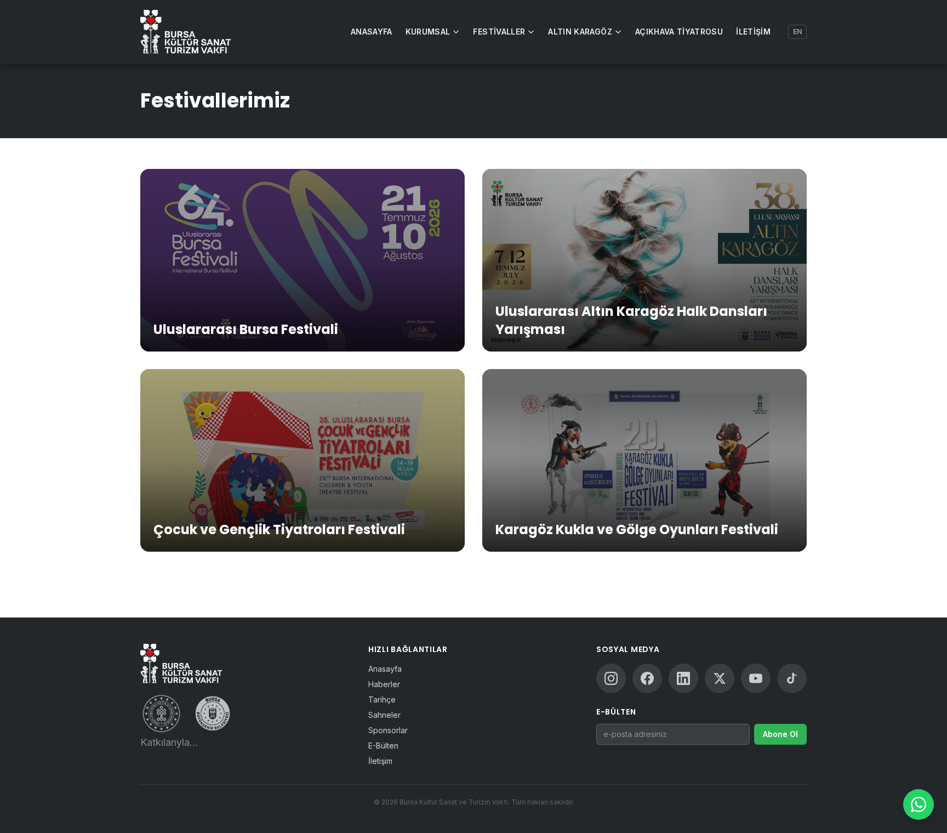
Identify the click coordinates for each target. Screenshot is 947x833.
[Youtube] (756, 678)
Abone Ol (780, 734)
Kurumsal (428, 31)
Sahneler (384, 714)
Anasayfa (371, 31)
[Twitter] (719, 678)
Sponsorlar (388, 730)
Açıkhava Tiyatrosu (679, 31)
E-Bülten (383, 745)
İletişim (753, 31)
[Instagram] (611, 678)
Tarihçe (382, 699)
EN (797, 31)
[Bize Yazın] (918, 804)
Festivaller (499, 31)
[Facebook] (647, 678)
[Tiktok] (792, 678)
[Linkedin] (683, 678)
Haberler (384, 684)
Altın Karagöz (580, 31)
